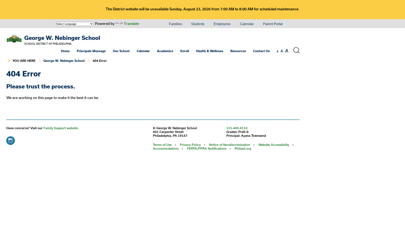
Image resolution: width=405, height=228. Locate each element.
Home (65, 51)
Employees (222, 24)
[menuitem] (150, 24)
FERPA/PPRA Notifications (206, 148)
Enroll (184, 51)
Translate (131, 24)
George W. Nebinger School (62, 37)
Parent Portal (273, 24)
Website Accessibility (273, 145)
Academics (165, 51)
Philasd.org (243, 148)
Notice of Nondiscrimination (229, 145)
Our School (121, 51)
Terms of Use (162, 145)
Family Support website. (61, 128)
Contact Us (261, 51)
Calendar (247, 24)
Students (197, 24)
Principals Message (91, 51)
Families (175, 24)
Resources (238, 51)
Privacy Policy (190, 145)
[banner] (153, 49)
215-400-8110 (236, 128)
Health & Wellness (209, 51)
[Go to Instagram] (10, 139)
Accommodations (166, 148)
